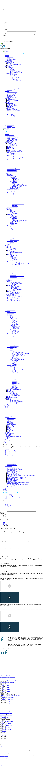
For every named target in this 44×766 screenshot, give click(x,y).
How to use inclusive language (12, 457)
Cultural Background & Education (18, 82)
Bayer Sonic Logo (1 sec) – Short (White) (8, 680)
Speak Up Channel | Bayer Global (13, 300)
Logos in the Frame (15, 328)
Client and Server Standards (15, 271)
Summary (11, 317)
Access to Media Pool (9, 494)
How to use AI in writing (11, 455)
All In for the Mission (11, 470)
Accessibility (14, 83)
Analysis (11, 256)
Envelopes (9, 427)
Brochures (11, 118)
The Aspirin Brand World (12, 480)
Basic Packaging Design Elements (18, 352)
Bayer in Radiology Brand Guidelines (16, 401)
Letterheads (9, 421)
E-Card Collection (10, 413)
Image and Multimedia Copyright (16, 72)
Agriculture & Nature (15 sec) (5, 703)
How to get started (13, 176)
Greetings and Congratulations (12, 409)
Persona (11, 111)
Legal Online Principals (9, 125)
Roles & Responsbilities (14, 213)
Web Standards (14, 259)
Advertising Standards (9, 142)
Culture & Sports (10, 141)
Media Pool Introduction (9, 495)
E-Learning (7, 245)
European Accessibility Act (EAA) (18, 184)
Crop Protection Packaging (14, 335)
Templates (11, 253)
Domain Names (12, 177)
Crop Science (7, 311)
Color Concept (14, 323)
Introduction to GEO (11, 467)
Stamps (8, 431)
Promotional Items (10, 148)
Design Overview (15, 336)
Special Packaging (15, 358)
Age (12, 81)
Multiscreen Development (14, 240)
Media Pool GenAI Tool (9, 496)
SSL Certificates (15, 206)
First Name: (5, 29)
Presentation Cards (10, 429)
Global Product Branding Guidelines (11, 304)
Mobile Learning (13, 275)
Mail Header (7, 432)
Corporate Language (13, 74)
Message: (4, 35)
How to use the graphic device (12, 463)
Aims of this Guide (13, 249)
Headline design (12, 115)
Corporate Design (13, 194)
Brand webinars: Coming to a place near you (15, 478)
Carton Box (14, 356)
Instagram (9, 155)
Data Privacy (9, 126)
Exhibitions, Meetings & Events (13, 100)
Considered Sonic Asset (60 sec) (6, 713)
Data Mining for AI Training (17, 186)
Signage (8, 101)
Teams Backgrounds (13, 345)
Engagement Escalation (11, 297)
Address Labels (10, 425)
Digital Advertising (10, 146)
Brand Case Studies (8, 466)
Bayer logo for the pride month (15, 64)
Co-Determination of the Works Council (17, 276)
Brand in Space (8, 98)
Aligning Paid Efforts (13, 144)
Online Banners (12, 119)
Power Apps (9, 438)
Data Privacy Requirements (12, 171)
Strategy (11, 210)
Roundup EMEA (13, 375)
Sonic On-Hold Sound (4, 741)
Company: (5, 31)
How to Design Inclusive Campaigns (16, 459)
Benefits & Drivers (13, 284)
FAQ (8, 124)
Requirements (9, 291)
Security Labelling (10, 430)
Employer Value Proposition (12, 109)
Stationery (7, 420)
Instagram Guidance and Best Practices (17, 157)
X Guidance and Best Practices (15, 160)
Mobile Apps (7, 208)
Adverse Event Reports (14, 188)
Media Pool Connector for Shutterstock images (13, 497)
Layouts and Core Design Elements (16, 252)
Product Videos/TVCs (11, 310)
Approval (11, 215)
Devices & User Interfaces (14, 402)
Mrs (6, 22)
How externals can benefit (9, 507)
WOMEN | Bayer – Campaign (12, 139)
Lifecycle (11, 212)
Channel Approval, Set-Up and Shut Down (15, 151)
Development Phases (13, 255)
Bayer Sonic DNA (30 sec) (5, 689)
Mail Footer (7, 417)
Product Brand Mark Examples (17, 372)
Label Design (14, 339)
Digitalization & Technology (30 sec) (7, 705)
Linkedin (9, 162)
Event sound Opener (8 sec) (5, 723)
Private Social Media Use (11, 170)
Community (2, 754)
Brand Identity (7, 66)
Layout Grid (14, 330)
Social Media (12, 120)
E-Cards (6, 407)
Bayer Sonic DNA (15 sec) (5, 691)
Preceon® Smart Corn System (12, 479)
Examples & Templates (11, 114)
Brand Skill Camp (8, 453)
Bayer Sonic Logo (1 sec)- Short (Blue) (7, 682)
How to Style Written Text (14, 460)
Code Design (9, 315)
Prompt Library (10, 60)
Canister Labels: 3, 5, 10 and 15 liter (18, 355)
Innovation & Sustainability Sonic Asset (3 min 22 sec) (10, 695)
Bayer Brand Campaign (11, 136)
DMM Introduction (8, 498)
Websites (6, 173)
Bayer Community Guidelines (12, 295)
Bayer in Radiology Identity (15, 400)
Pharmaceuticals (8, 398)
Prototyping (12, 238)
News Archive (7, 487)
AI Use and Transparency (12, 59)
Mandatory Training (13, 277)
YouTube (9, 167)
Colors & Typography (16, 370)
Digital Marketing (10, 391)
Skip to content (3, 0)
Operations (12, 243)
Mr (5, 26)
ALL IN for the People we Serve (13, 137)
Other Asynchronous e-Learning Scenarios (17, 278)
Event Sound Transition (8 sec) (6, 725)
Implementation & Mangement (12, 285)
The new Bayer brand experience (13, 474)
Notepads (9, 428)
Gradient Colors (15, 324)
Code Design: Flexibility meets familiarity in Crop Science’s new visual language (22, 475)
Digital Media (12, 342)
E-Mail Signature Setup (11, 418)
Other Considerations (11, 267)
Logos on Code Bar (15, 327)
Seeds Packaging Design (14, 340)
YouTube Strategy (13, 168)
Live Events (12, 121)
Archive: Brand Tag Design (12, 347)
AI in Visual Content (11, 472)
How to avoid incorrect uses (12, 465)
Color (11, 68)
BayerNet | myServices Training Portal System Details (19, 263)
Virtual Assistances (8, 280)
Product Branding (6, 301)
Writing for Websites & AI (12, 207)
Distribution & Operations (12, 241)
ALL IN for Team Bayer (11, 138)
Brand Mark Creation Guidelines (18, 369)
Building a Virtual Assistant (15, 286)
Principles (11, 226)
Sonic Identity (9, 90)
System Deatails (15, 265)
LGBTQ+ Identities (15, 79)
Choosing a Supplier (13, 216)
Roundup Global (13, 366)
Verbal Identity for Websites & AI (16, 89)
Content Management (13, 288)
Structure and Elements (16, 337)
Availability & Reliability (14, 197)
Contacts (8, 172)
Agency (13, 362)
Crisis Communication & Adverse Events (14, 298)
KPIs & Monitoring (13, 393)
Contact (4, 7)
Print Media (12, 341)
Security (11, 203)
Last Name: (5, 30)
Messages (11, 112)
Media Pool (5, 489)
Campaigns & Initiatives (9, 135)
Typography (12, 69)
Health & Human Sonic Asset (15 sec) (7, 699)
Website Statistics (15, 199)
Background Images (8, 416)
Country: (4, 33)
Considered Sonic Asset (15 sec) (6, 717)
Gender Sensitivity (15, 78)
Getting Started (10, 175)
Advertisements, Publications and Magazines (15, 305)
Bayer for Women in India (12, 473)
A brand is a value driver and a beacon (14, 471)
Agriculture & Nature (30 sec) (5, 701)
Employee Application (7, 405)
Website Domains (15, 178)
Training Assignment (13, 269)
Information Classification (14, 270)
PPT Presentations (8, 415)
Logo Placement (13, 325)
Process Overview (15, 360)
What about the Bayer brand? (10, 451)
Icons (13, 384)
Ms (5, 24)
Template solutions (10, 423)
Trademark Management (11, 104)
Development (9, 196)
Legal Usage (14, 374)
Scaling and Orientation (14, 232)
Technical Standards (15, 266)
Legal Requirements (13, 181)
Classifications (12, 224)
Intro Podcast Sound (4, 735)
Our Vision (12, 392)
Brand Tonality (12, 75)
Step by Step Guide (15, 331)
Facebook (9, 152)
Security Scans (14, 205)
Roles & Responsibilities (14, 287)
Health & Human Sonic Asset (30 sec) (7, 697)
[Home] (2, 47)
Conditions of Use (6, 759)
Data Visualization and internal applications (13, 436)
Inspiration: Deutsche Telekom (12, 483)
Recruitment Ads (13, 116)
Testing (11, 239)
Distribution (12, 242)
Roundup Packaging (13, 388)
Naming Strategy (13, 228)
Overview (7, 55)
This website (5, 515)
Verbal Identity (10, 73)
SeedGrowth (9, 476)
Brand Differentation (13, 318)
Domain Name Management (15, 395)
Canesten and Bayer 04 (11, 481)
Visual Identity (10, 67)
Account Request (6, 499)
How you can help (8, 452)
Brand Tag (11, 348)
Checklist (11, 222)
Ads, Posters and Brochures (15, 349)
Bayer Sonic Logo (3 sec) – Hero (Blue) (7, 677)
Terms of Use (14, 182)
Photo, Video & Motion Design (15, 71)
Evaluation (12, 260)
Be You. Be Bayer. (10, 108)
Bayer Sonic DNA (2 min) (5, 685)
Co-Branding (7, 91)
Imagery (11, 113)
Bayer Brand (5, 50)
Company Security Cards (11, 424)
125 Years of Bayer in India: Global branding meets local (17, 484)
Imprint (13, 183)
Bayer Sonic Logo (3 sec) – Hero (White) (7, 675)
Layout (11, 329)
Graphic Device (12, 70)
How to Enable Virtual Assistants (16, 289)
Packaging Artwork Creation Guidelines (17, 359)
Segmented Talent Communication (13, 110)
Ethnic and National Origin (17, 80)
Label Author (14, 361)
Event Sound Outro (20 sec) (5, 729)
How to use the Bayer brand (12, 456)
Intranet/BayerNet (13, 195)
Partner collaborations (11, 95)
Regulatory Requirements (14, 293)
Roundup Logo (14, 376)
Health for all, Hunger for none (13, 412)
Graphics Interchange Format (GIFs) (14, 169)
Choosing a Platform (13, 223)
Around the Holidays (11, 410)
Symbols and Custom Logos (12, 105)
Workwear (7, 439)
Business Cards (10, 422)
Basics (8, 281)
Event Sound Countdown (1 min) (6, 721)
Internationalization (13, 235)
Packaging (11, 350)
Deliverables (12, 274)
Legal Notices (12, 231)
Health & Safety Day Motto (12, 140)
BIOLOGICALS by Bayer (14, 346)
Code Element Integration (16, 332)
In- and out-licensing (11, 94)
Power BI (9, 437)
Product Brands (10, 106)
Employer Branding (8, 107)
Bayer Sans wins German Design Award (14, 468)
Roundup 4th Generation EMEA (15, 380)
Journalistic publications (11, 97)
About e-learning (13, 248)
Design (8, 192)
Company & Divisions (14, 84)
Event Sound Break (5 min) (5, 727)
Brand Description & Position (17, 367)
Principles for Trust (10, 58)
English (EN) (5, 5)
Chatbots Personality (11, 290)
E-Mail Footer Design (11, 419)
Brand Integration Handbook (12, 397)
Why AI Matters (10, 57)
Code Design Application (11, 333)
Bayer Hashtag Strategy (14, 86)
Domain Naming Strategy (14, 394)
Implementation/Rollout (11, 261)
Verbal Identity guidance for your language (19, 77)
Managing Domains (15, 180)
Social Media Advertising (11, 143)
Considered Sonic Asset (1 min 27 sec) (7, 711)
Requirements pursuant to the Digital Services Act (21, 185)
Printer (13, 363)
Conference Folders (10, 426)
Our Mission (9, 65)
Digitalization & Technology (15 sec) (7, 707)
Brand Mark (14, 368)
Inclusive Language (13, 76)
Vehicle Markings (8, 440)
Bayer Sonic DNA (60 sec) (5, 687)
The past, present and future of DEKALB (14, 469)
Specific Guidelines (13, 211)
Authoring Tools (13, 257)
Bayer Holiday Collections (12, 411)
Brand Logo (9, 314)
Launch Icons (12, 230)
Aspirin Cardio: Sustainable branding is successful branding (18, 482)
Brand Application (6, 128)
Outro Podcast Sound (4, 737)
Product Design (15, 387)
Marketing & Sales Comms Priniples (14, 389)
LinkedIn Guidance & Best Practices (16, 163)
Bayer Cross (9, 63)
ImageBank (9, 390)
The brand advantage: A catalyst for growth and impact (17, 485)
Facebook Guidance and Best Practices (17, 154)
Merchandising (14, 371)
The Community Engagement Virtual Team (15, 296)
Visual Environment (11, 99)
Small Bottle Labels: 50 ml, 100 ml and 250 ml (20, 353)
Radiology (9, 399)
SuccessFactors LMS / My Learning (16, 264)
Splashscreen (12, 233)
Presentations (12, 334)
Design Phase (12, 251)
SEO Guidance (12, 190)
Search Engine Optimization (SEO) (13, 189)
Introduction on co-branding (12, 92)
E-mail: (4, 34)
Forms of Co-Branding (11, 93)
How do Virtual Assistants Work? (16, 283)
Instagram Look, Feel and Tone (15, 158)
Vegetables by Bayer (11, 486)
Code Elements (14, 321)
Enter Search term (3, 510)
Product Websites (13, 193)
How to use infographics (11, 464)
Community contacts (4, 756)
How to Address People (14, 458)
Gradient (13, 322)
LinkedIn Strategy (13, 164)
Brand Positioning (8, 61)
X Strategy (12, 161)
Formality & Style (13, 85)
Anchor (13, 320)
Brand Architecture (8, 102)
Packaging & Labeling (14, 403)
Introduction (9, 174)
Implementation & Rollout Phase (15, 262)
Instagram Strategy (13, 156)
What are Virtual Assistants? (15, 282)
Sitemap (1, 763)
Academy (4, 441)
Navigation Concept (13, 227)
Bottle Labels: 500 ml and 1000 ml (18, 354)
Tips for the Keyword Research (15, 191)
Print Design (14, 386)
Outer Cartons (14, 357)
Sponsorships (9, 96)
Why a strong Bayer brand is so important (12, 450)
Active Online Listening (11, 299)
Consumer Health (8, 396)
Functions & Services (13, 198)
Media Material (8, 435)
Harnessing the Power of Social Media (14, 150)
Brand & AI (7, 56)
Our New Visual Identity (11, 312)
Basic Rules (16, 179)
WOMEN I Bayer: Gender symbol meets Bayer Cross (17, 477)
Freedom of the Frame (16, 326)
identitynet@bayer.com (7, 18)
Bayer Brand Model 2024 (5, 746)
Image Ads (12, 117)
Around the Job (10, 408)
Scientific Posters (8, 434)
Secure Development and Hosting (18, 204)
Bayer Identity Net (8, 505)
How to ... (7, 454)
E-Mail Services (15, 200)
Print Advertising (10, 147)
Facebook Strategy (13, 153)
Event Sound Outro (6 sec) (5, 731)
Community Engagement (9, 294)
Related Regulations (11, 127)
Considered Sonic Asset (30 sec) (6, 715)
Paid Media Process (13, 145)
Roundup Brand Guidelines (12, 365)
